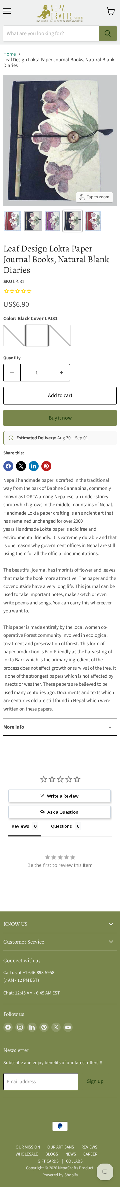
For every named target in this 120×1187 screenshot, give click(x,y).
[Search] (108, 33)
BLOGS (51, 1154)
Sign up (95, 1081)
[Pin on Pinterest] (46, 466)
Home (9, 54)
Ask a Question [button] (62, 812)
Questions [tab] (61, 826)
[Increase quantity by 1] (61, 372)
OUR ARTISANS (60, 1147)
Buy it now (60, 418)
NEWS (70, 1154)
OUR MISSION (28, 1147)
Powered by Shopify (60, 1175)
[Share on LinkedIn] (34, 466)
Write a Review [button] (63, 796)
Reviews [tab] (20, 826)
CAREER (90, 1154)
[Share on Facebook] (8, 466)
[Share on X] (21, 466)
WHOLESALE (27, 1154)
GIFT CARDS (48, 1161)
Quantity (12, 358)
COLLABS (74, 1161)
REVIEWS (89, 1147)
